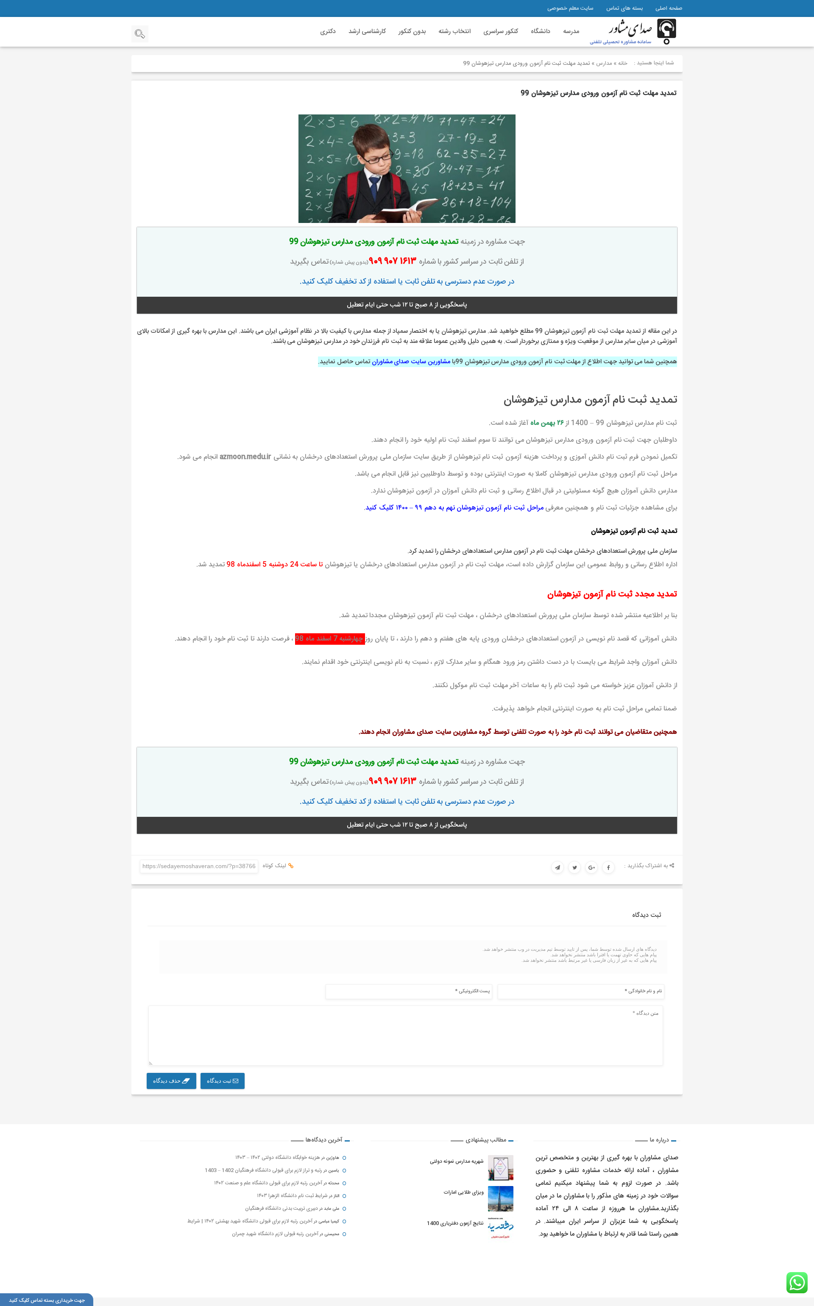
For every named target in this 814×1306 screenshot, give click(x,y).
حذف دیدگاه (167, 1081)
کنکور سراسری (500, 31)
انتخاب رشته (454, 31)
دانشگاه (540, 31)
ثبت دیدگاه (220, 1081)
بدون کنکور (412, 31)
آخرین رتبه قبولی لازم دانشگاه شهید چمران (275, 1234)
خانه (622, 63)
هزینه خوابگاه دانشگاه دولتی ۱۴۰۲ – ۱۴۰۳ (277, 1157)
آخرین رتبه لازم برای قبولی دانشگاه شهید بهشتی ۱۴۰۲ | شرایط (249, 1221)
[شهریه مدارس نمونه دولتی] (500, 1168)
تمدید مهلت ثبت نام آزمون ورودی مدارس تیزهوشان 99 (598, 93)
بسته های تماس (624, 8)
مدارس (604, 63)
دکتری (328, 31)
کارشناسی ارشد (367, 31)
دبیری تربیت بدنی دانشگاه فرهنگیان (281, 1208)
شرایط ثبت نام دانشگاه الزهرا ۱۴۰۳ (292, 1196)
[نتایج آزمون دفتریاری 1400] (500, 1229)
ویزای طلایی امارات (463, 1192)
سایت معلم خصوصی (570, 8)
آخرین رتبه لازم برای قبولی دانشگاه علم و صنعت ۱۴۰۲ (268, 1183)
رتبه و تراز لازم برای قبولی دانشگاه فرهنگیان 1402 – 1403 (263, 1170)
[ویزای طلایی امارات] (500, 1198)
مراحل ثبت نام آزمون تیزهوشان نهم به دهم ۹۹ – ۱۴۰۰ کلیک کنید (454, 508)
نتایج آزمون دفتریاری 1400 (455, 1223)
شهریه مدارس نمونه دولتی (457, 1161)
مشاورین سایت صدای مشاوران (411, 361)
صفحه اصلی (669, 8)
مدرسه (571, 31)
